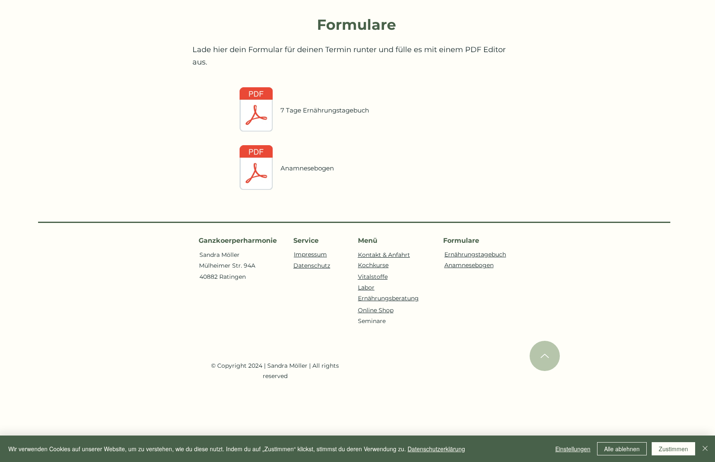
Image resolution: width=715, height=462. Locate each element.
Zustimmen (673, 449)
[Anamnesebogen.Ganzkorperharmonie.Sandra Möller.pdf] (256, 168)
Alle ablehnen (622, 449)
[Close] (705, 448)
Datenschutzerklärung (436, 449)
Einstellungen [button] (572, 449)
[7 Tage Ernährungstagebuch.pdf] (256, 110)
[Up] (545, 356)
